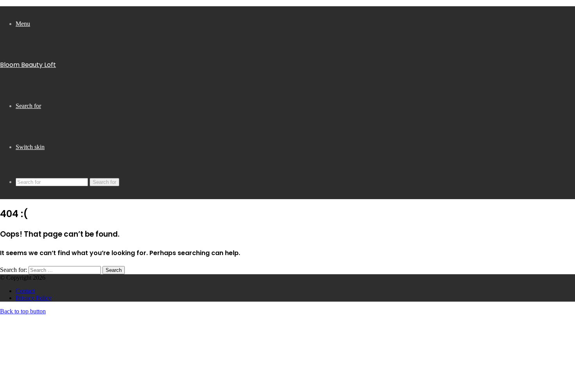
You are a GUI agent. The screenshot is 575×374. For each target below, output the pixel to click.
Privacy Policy (34, 298)
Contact (25, 291)
